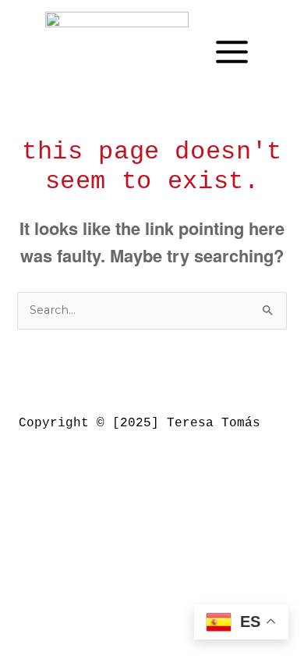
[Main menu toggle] (232, 52)
